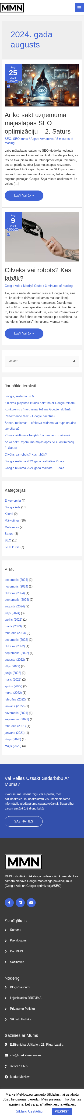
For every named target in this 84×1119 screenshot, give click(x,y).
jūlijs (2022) (12, 666)
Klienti (9, 514)
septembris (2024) (17, 599)
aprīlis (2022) (13, 686)
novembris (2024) (16, 586)
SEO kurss (20, 139)
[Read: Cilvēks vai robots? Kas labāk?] (42, 236)
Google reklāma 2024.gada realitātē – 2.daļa (34, 461)
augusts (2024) (15, 606)
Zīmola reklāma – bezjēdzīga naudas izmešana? (37, 435)
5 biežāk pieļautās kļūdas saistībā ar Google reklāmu (40, 403)
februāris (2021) (15, 726)
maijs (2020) (13, 746)
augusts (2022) (15, 659)
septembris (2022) (17, 653)
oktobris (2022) (15, 646)
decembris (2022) (16, 639)
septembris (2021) (17, 719)
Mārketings (12, 520)
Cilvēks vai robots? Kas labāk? (26, 454)
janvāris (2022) (14, 706)
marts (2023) (13, 626)
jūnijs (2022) (13, 673)
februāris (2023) (15, 633)
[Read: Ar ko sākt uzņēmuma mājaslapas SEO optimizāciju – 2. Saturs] (42, 85)
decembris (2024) (16, 579)
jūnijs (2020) (13, 739)
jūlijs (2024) (12, 613)
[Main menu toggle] (79, 7)
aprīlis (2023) (13, 619)
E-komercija (13, 500)
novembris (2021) (16, 713)
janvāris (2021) (14, 733)
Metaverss (12, 527)
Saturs (9, 533)
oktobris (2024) (15, 593)
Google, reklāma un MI (20, 396)
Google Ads (12, 286)
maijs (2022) (13, 679)
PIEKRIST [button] (62, 1111)
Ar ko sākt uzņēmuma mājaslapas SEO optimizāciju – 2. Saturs (38, 123)
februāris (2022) (15, 699)
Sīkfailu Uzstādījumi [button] (31, 1111)
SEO (8, 139)
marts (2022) (13, 692)
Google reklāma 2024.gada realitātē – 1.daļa (34, 468)
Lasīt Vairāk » (24, 194)
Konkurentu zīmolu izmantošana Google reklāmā (37, 409)
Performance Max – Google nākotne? (30, 416)
